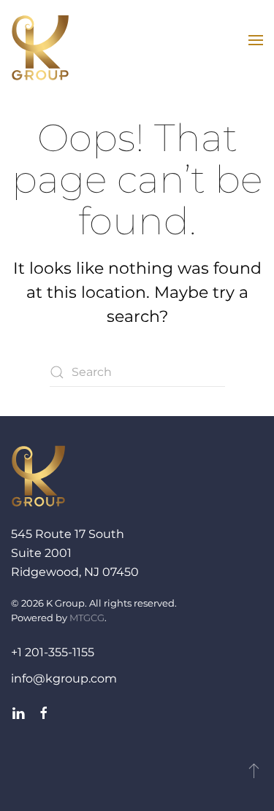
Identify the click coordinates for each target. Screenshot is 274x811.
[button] (255, 40)
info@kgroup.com (64, 678)
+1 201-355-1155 (52, 652)
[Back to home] (40, 47)
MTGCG (86, 617)
